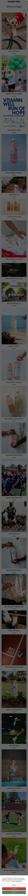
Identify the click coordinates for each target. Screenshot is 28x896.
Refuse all (14, 888)
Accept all (14, 892)
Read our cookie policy (16, 881)
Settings (14, 885)
